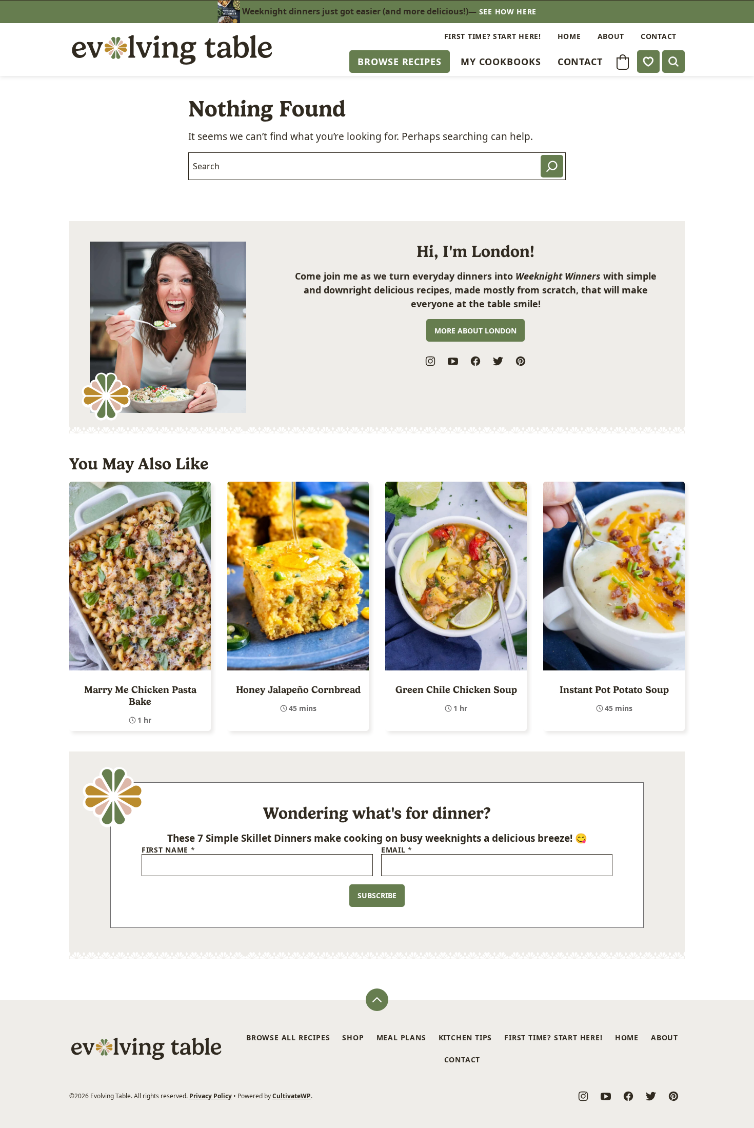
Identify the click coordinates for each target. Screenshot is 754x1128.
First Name (168, 850)
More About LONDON (475, 330)
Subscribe (377, 895)
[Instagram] (430, 361)
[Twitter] (498, 361)
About (611, 36)
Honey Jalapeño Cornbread (298, 690)
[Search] (673, 61)
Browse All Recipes (288, 1037)
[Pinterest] (520, 361)
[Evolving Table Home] (171, 49)
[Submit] (552, 166)
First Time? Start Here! (492, 36)
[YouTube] (453, 361)
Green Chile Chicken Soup (456, 690)
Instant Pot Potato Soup (614, 690)
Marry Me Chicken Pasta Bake (140, 695)
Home (569, 36)
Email (396, 850)
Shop (353, 1037)
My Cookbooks (501, 61)
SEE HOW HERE (508, 11)
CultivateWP (291, 1096)
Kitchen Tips (465, 1037)
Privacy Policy (210, 1096)
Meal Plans (401, 1037)
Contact (580, 61)
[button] (622, 62)
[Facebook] (475, 361)
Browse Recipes (400, 61)
